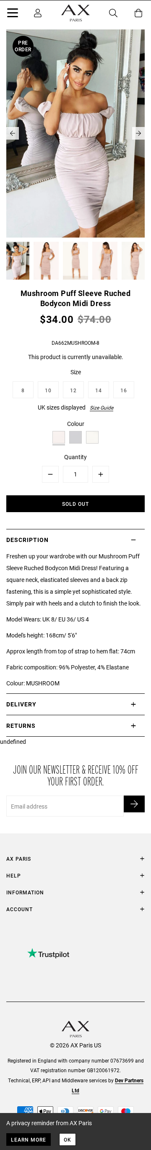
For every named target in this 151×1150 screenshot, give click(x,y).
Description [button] (27, 540)
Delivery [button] (21, 704)
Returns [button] (21, 726)
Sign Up (134, 804)
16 (123, 390)
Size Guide (101, 407)
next (138, 133)
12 (73, 390)
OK (67, 1139)
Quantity (75, 457)
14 (98, 390)
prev (12, 133)
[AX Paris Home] (75, 13)
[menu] (12, 14)
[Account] (37, 13)
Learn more (28, 1139)
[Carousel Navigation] (75, 133)
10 (48, 390)
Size (75, 372)
